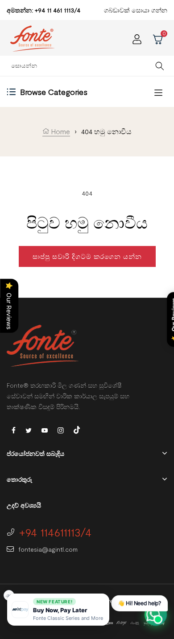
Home (59, 131)
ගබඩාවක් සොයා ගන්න (135, 10)
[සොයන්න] (160, 66)
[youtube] (44, 429)
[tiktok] (77, 428)
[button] (58, 610)
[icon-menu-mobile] (158, 92)
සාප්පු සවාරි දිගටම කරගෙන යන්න (87, 256)
